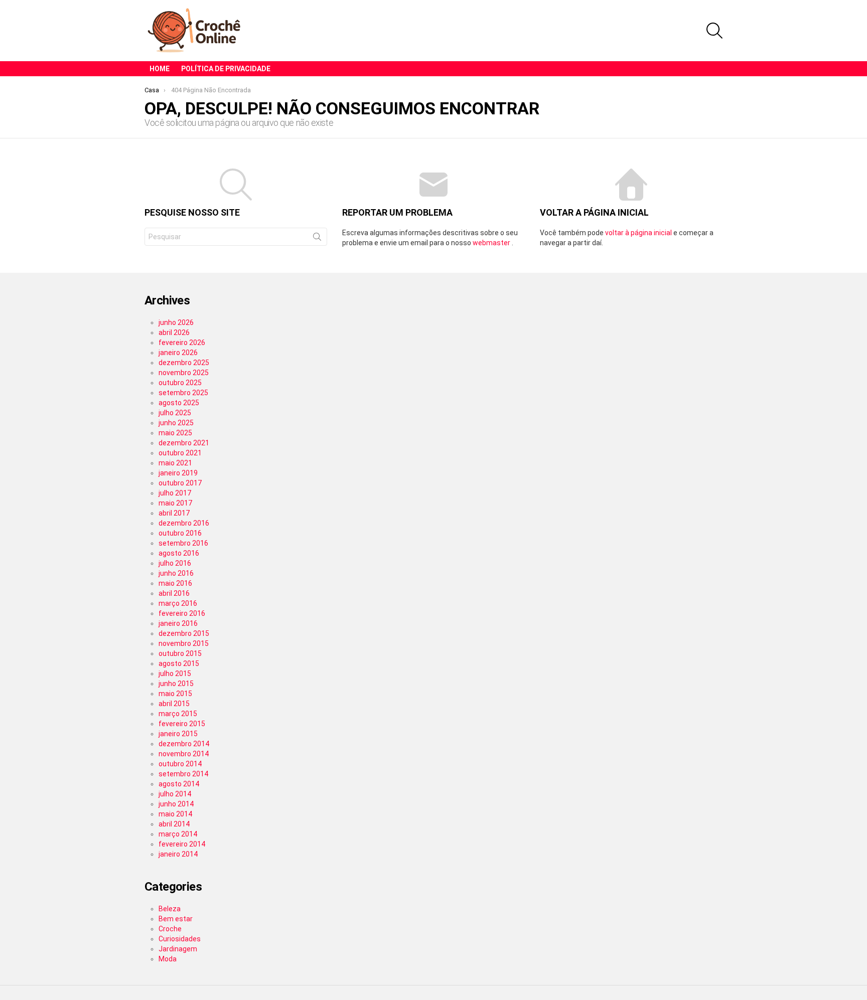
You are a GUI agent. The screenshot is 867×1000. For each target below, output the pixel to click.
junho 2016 (176, 573)
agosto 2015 (179, 663)
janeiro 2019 (178, 473)
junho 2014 (176, 804)
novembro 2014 (184, 754)
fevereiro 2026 (182, 343)
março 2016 (178, 603)
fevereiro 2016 (182, 613)
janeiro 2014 (178, 854)
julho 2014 (175, 794)
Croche (170, 929)
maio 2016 (175, 583)
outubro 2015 (180, 653)
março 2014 (178, 834)
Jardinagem (178, 949)
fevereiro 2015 (182, 724)
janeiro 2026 (178, 353)
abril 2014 (174, 824)
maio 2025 (175, 433)
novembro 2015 (184, 643)
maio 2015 (175, 694)
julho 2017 (175, 493)
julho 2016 (175, 563)
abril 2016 (174, 593)
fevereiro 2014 (182, 844)
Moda (168, 959)
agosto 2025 (179, 403)
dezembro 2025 (184, 363)
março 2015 (178, 714)
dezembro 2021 (184, 443)
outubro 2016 (180, 533)
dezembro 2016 (184, 523)
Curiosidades (180, 939)
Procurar (317, 239)
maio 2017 (175, 503)
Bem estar (176, 919)
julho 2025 (175, 413)
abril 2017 (174, 513)
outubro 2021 (180, 453)
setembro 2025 (183, 393)
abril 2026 (174, 332)
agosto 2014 (179, 784)
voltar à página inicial (639, 233)
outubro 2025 (180, 383)
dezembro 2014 (184, 744)
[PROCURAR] (714, 30)
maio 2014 (175, 814)
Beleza (170, 909)
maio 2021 (175, 463)
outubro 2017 (180, 483)
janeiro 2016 (178, 623)
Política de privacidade (225, 69)
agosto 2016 (179, 553)
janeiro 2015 (178, 734)
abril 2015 (174, 704)
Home (160, 69)
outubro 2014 (180, 764)
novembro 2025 (184, 373)
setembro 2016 (183, 543)
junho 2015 (176, 684)
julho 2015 (175, 674)
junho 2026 (176, 322)
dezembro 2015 (184, 633)
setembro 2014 (183, 774)
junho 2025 (176, 423)
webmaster (492, 243)
